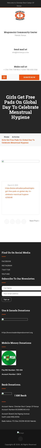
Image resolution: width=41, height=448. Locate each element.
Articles (15, 137)
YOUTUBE (6, 274)
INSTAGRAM (7, 265)
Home (6, 137)
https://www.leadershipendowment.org (17, 332)
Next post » (34, 221)
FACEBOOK (6, 261)
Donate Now (29, 77)
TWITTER (6, 270)
